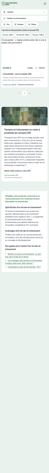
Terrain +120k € (38, 35)
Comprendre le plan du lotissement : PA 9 (24, 267)
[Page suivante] (29, 93)
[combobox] (24, 12)
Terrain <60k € (8, 35)
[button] (45, 3)
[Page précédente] (19, 93)
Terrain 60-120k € (22, 35)
